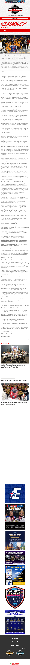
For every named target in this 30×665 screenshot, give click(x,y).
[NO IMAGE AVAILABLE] (8, 378)
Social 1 (17, 642)
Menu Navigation (15, 18)
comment (5, 30)
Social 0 (13, 642)
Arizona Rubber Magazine (9, 648)
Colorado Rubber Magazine (20, 648)
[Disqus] (15, 428)
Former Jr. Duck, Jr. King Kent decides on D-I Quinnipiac (14, 380)
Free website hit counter (15, 664)
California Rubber (15, 9)
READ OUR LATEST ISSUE (15, 73)
